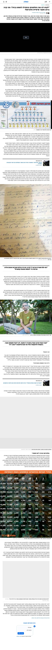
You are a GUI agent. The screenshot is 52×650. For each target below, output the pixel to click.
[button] (46, 1)
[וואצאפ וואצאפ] (6, 1)
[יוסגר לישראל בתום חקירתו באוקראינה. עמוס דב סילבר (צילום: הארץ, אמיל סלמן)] (26, 318)
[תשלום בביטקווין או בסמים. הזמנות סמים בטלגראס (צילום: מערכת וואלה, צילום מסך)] (26, 424)
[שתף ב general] (4, 1)
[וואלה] (26, 1)
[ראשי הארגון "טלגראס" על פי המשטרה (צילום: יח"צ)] (26, 115)
